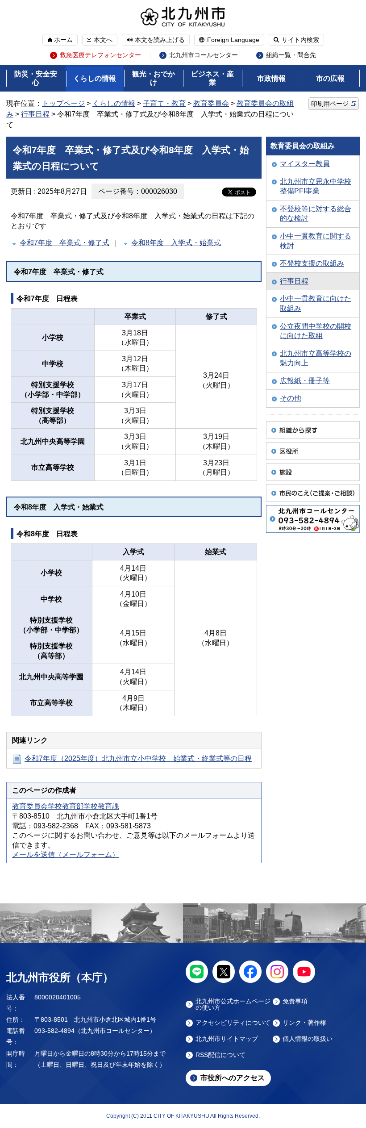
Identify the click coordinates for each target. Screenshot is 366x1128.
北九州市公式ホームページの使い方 (232, 1004)
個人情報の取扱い (308, 1039)
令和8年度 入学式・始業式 (176, 242)
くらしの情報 (94, 78)
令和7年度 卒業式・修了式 (64, 242)
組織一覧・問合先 (291, 55)
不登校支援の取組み (312, 263)
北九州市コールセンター (203, 55)
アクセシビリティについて (232, 1022)
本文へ (103, 39)
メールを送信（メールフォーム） (65, 854)
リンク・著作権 (304, 1022)
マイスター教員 (305, 163)
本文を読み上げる (160, 39)
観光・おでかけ (153, 78)
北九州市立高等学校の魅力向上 (315, 358)
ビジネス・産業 (212, 78)
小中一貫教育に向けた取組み (315, 303)
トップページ (63, 103)
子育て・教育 (164, 103)
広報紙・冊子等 (305, 380)
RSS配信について (220, 1055)
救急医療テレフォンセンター (100, 55)
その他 (290, 398)
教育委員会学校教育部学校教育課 (65, 806)
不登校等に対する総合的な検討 (315, 213)
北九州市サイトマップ (226, 1039)
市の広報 (330, 78)
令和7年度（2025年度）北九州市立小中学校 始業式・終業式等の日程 (138, 758)
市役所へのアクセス (232, 1078)
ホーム (63, 39)
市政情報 (271, 78)
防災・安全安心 (35, 78)
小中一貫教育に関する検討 (315, 241)
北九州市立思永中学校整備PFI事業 (315, 186)
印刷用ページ (330, 103)
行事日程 (35, 114)
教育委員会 (211, 103)
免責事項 (295, 1001)
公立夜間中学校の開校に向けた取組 (315, 331)
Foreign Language (233, 39)
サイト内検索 (300, 39)
